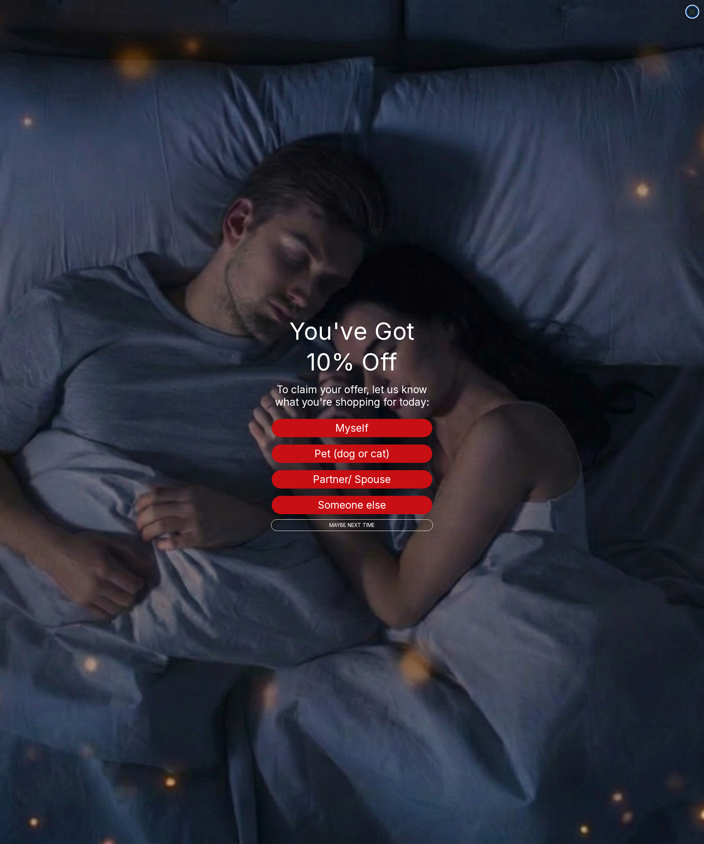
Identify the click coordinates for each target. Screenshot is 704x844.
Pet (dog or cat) (352, 453)
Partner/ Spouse (352, 479)
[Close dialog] (692, 12)
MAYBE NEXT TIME (352, 525)
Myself (352, 428)
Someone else (352, 505)
